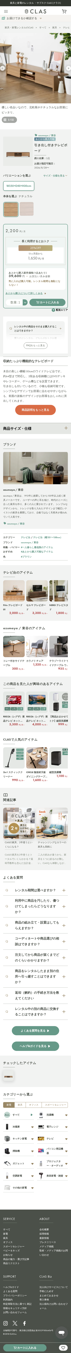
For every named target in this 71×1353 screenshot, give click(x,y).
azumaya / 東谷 (29, 542)
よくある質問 (10, 1291)
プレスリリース (47, 1242)
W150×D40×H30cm (19, 185)
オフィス (33, 1104)
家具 (54, 27)
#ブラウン (26, 556)
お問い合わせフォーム (15, 1312)
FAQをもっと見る (35, 345)
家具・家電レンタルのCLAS (19, 27)
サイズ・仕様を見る (54, 175)
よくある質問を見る (33, 1030)
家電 (9, 1104)
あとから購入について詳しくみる (24, 293)
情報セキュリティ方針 (15, 1308)
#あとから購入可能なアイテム (37, 551)
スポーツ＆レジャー (55, 1104)
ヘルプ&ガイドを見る (33, 1046)
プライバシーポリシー (15, 1295)
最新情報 (44, 1238)
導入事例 (44, 1299)
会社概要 (44, 1229)
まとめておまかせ (48, 1295)
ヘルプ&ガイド (11, 1287)
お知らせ (8, 1255)
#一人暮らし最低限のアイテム (37, 547)
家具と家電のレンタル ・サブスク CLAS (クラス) (35, 3)
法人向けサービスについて (53, 1287)
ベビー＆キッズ (11, 1250)
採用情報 (44, 1233)
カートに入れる (49, 302)
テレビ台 (25, 537)
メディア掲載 (46, 1246)
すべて (42, 27)
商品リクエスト (11, 1263)
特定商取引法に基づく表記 (17, 1304)
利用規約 (8, 1299)
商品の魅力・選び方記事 (16, 1259)
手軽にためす (46, 1291)
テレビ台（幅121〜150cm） (48, 537)
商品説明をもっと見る (35, 409)
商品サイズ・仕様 (17, 428)
